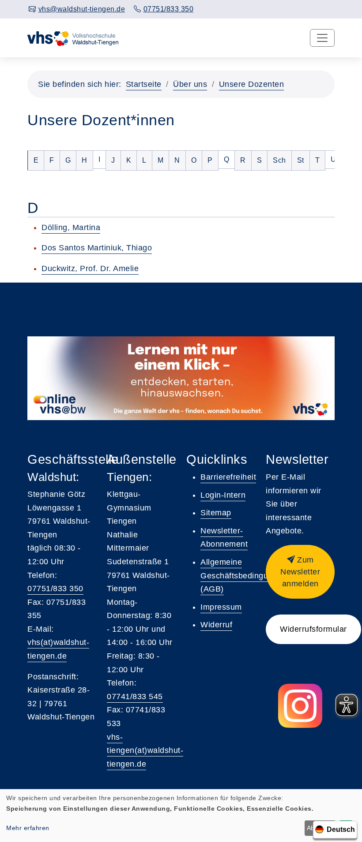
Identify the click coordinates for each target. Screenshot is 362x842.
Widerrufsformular (313, 629)
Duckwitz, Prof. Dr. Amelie (90, 268)
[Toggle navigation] (322, 38)
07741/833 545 (135, 696)
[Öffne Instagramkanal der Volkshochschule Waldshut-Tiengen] (300, 706)
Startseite (144, 84)
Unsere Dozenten (251, 84)
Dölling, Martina (70, 227)
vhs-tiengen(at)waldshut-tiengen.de (145, 750)
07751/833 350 (55, 588)
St (303, 160)
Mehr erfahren (27, 827)
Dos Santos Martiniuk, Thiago (96, 247)
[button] (300, 572)
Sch (282, 160)
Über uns (190, 84)
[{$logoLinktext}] (73, 38)
